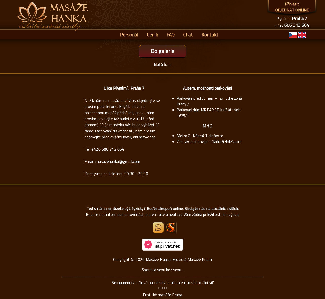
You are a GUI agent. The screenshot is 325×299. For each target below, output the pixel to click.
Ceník (152, 34)
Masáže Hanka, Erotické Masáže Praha (179, 259)
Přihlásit (292, 4)
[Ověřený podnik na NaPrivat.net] (162, 249)
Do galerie (162, 50)
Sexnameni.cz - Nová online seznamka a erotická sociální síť (163, 282)
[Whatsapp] (158, 232)
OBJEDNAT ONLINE (292, 10)
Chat (188, 34)
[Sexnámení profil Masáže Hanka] (171, 227)
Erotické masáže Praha (162, 295)
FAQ (171, 34)
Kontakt (210, 34)
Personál (129, 34)
